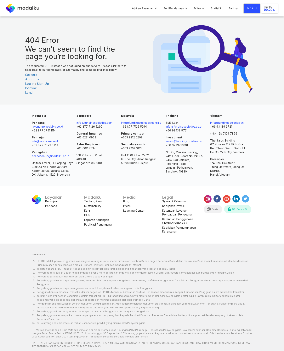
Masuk (252, 8)
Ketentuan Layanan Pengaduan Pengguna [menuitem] (177, 212)
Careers (31, 75)
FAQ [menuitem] (87, 215)
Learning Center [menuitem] (134, 210)
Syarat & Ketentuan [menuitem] (174, 201)
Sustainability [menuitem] (92, 206)
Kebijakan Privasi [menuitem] (173, 206)
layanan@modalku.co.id (47, 126)
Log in (29, 84)
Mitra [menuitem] (197, 8)
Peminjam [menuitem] (51, 201)
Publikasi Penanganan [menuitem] (98, 224)
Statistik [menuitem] (216, 8)
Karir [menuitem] (87, 210)
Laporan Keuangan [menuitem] (96, 219)
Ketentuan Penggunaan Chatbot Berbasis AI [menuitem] (177, 221)
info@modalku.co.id (45, 141)
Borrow (31, 88)
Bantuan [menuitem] (234, 8)
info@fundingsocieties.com (94, 122)
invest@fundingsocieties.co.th (185, 141)
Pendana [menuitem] (51, 206)
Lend (28, 92)
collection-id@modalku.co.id (50, 156)
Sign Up (43, 84)
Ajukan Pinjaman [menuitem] (143, 8)
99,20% (269, 8)
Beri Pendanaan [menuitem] (173, 8)
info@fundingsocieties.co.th (184, 126)
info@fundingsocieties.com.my (141, 122)
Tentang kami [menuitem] (93, 201)
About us (32, 79)
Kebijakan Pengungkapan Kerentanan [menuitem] (179, 229)
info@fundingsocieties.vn (227, 122)
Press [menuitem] (127, 206)
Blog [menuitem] (126, 201)
